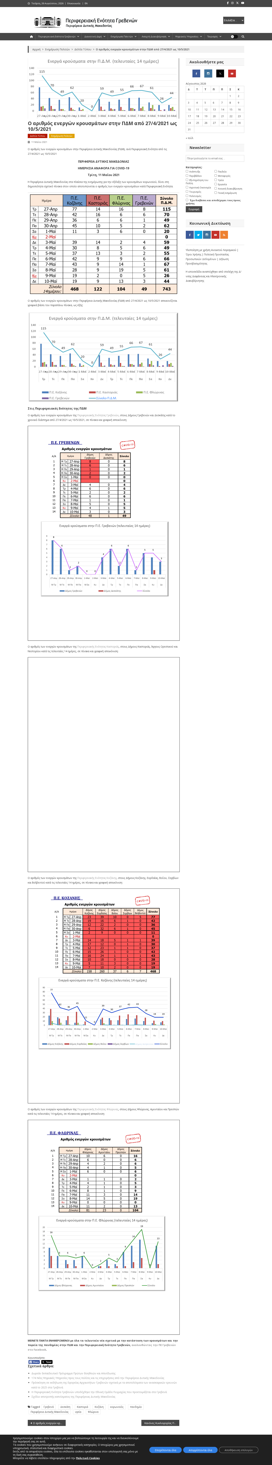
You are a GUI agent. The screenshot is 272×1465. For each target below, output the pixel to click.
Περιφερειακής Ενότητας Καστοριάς (98, 646)
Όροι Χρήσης (194, 254)
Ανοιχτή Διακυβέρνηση (154, 36)
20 (214, 116)
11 (197, 109)
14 (222, 109)
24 (189, 123)
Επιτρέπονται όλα (165, 1450)
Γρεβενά (49, 1407)
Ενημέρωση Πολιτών (122, 36)
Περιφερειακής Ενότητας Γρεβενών (98, 415)
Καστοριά (82, 1407)
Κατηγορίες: (194, 167)
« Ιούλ (189, 138)
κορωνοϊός (116, 1407)
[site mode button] (234, 36)
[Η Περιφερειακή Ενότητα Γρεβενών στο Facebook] (196, 73)
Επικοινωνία (73, 3)
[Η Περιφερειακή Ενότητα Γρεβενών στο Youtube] (232, 73)
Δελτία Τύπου (37, 136)
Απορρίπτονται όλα (200, 1450)
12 (205, 109)
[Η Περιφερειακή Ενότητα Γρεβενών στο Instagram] (208, 73)
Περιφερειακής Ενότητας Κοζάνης (97, 878)
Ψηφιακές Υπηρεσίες (186, 36)
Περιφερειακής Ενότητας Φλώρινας (97, 1109)
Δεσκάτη (65, 1407)
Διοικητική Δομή (93, 36)
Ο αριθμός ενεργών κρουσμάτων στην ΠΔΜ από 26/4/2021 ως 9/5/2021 (49, 1423)
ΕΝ (86, 3)
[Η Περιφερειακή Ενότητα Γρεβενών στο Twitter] (220, 73)
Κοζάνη (99, 1407)
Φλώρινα (93, 1412)
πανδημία (136, 1407)
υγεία (78, 1412)
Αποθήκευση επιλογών (239, 1450)
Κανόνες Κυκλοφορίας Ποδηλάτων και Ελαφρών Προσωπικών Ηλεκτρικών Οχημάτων (161, 1423)
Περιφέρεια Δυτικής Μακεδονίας (49, 1412)
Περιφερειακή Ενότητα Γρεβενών (56, 36)
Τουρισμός (212, 36)
